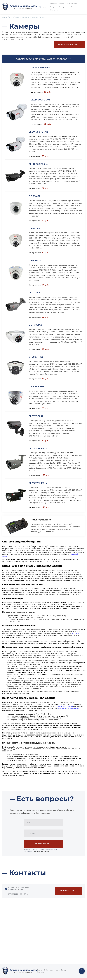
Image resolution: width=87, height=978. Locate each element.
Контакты (54, 10)
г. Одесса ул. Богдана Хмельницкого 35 (18, 889)
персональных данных (41, 851)
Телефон (31, 833)
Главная (53, 4)
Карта (73, 7)
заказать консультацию (69, 44)
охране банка (77, 633)
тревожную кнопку (64, 706)
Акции (61, 4)
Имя (29, 822)
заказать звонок (43, 844)
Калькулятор (64, 7)
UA (44, 7)
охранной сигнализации (68, 708)
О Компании (72, 4)
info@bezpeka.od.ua (18, 894)
